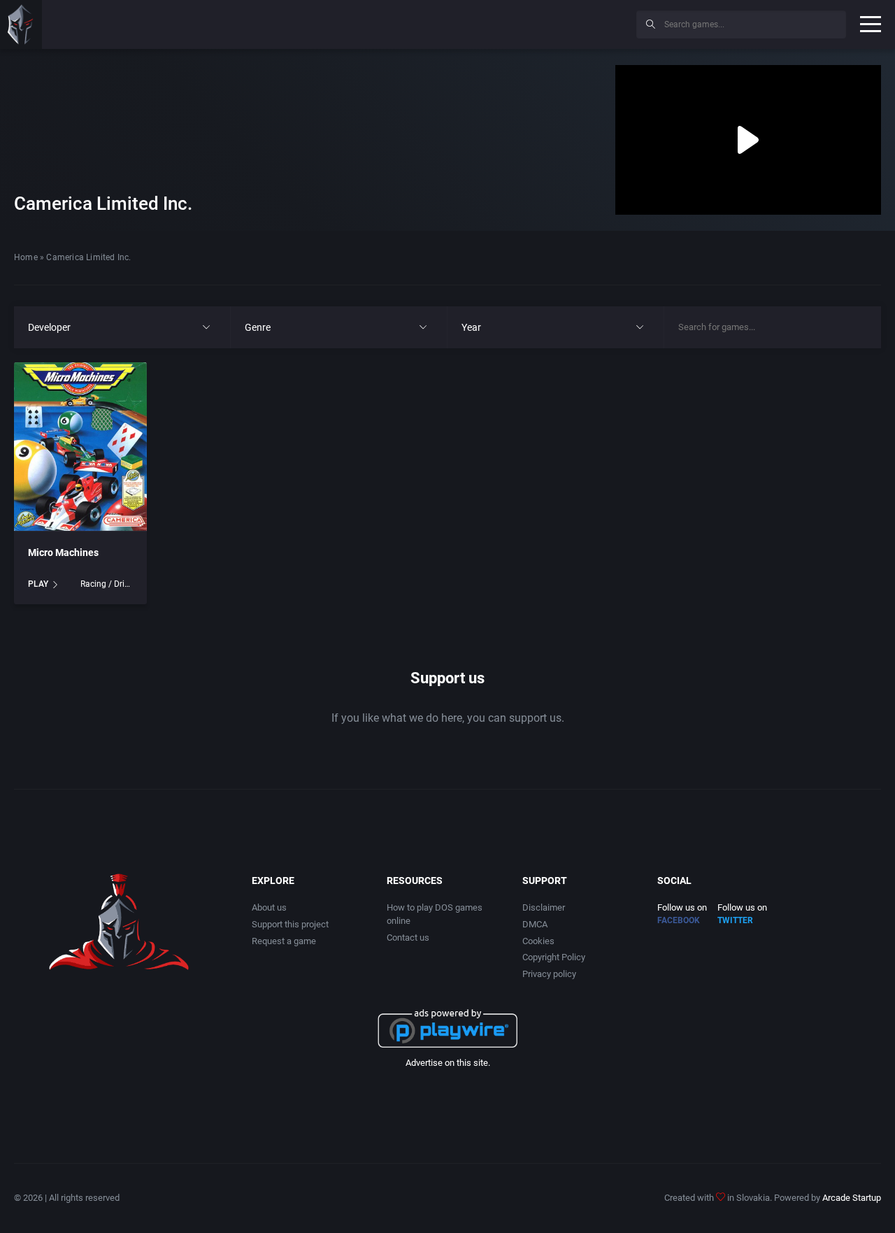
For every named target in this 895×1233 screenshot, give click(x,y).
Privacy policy (549, 974)
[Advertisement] (510, 22)
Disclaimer (543, 907)
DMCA (534, 924)
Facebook (678, 920)
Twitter (735, 920)
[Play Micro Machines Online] (80, 447)
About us (269, 907)
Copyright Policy (553, 957)
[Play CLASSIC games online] (21, 24)
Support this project (290, 924)
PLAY (38, 584)
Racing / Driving (106, 584)
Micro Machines (63, 552)
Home (26, 257)
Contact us (408, 937)
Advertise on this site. (448, 1062)
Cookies (538, 941)
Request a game (284, 941)
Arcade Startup (851, 1197)
